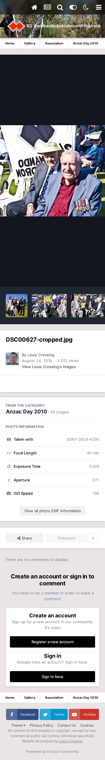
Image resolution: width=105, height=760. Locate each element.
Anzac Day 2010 (26, 411)
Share (26, 538)
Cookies (87, 725)
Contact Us (67, 725)
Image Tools (81, 276)
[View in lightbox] (52, 170)
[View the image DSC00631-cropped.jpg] (16, 305)
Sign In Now (52, 676)
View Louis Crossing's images (49, 366)
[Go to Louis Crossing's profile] (12, 358)
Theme (17, 725)
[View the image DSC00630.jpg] (49, 305)
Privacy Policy (41, 725)
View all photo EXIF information (52, 510)
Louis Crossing (40, 354)
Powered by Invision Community (52, 751)
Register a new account (53, 641)
